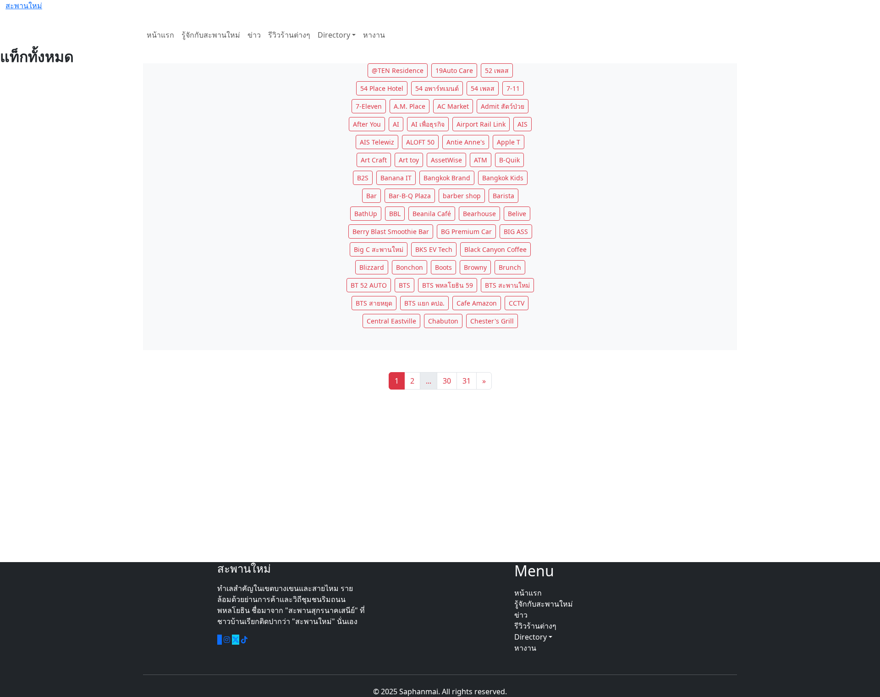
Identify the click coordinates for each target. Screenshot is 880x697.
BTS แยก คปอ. (424, 303)
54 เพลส (483, 88)
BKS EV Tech (433, 249)
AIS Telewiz (377, 142)
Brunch (510, 267)
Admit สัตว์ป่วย (502, 106)
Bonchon (409, 267)
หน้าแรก (160, 35)
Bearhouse (479, 213)
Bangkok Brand (447, 177)
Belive (517, 213)
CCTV (516, 303)
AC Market (453, 106)
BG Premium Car (466, 231)
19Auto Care (454, 70)
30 (447, 381)
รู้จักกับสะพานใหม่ (211, 35)
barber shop (462, 195)
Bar (371, 195)
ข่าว (254, 35)
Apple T (508, 142)
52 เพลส (497, 70)
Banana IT (396, 177)
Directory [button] (531, 637)
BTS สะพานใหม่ (507, 285)
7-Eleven (369, 106)
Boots (443, 267)
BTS (404, 285)
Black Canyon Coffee (495, 249)
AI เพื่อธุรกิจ (428, 124)
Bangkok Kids (502, 177)
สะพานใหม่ (24, 5)
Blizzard (371, 267)
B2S (362, 177)
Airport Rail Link (481, 124)
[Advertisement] (440, 476)
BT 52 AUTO (369, 285)
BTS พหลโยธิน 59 (447, 285)
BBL (395, 213)
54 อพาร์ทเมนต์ (437, 88)
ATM (480, 160)
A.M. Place (409, 106)
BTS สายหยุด (374, 303)
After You (367, 124)
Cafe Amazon (476, 303)
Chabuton (443, 321)
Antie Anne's (465, 142)
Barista (503, 195)
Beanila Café (431, 213)
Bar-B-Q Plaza (410, 195)
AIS (522, 124)
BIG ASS (516, 231)
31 (466, 381)
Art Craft (374, 160)
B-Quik (509, 160)
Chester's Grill (492, 321)
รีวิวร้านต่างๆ (289, 35)
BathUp (365, 213)
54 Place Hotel (381, 88)
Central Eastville (391, 321)
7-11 (513, 88)
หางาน (374, 35)
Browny (475, 267)
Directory (334, 35)
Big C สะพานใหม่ (378, 249)
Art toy (409, 160)
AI (396, 124)
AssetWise (446, 160)
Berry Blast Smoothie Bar (390, 231)
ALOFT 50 (420, 142)
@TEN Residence (398, 70)
